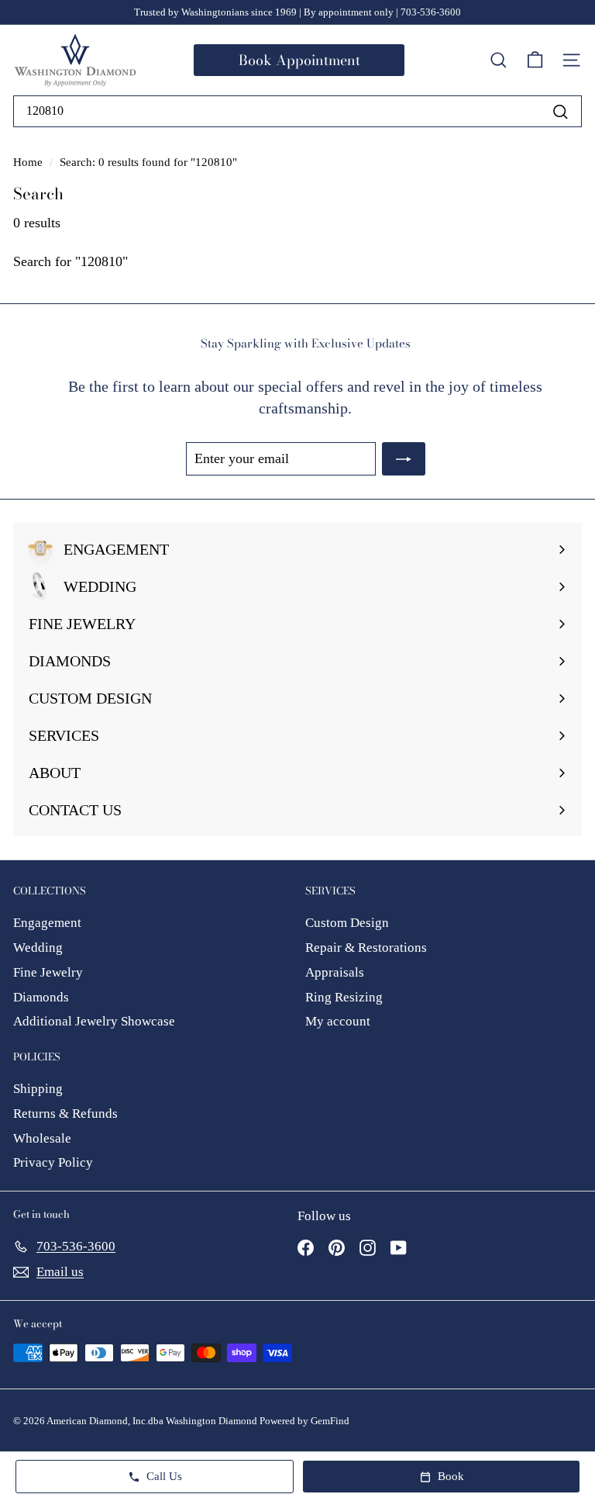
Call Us (164, 1476)
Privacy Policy (53, 1162)
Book (451, 1476)
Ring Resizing (344, 997)
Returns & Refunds (65, 1113)
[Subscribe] (403, 459)
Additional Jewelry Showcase (94, 1021)
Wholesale (42, 1138)
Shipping (38, 1088)
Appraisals (334, 972)
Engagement (47, 922)
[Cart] (535, 60)
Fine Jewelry (48, 972)
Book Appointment (299, 60)
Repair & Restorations (366, 947)
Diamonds (41, 997)
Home (29, 161)
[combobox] (297, 110)
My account (337, 1021)
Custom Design (347, 922)
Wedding (38, 947)
